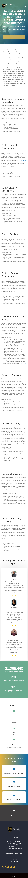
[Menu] (25, 6)
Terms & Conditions (14, 861)
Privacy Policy (14, 859)
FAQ (14, 857)
